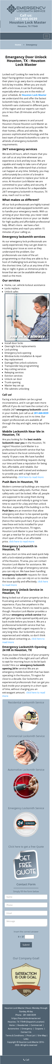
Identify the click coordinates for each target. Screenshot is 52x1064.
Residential (22, 1025)
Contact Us (26, 1032)
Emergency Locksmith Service (26, 808)
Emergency (27, 1029)
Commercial (36, 1025)
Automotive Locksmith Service (26, 769)
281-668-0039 (26, 18)
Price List (31, 1035)
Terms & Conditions (14, 1035)
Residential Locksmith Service (26, 702)
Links (26, 1039)
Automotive (13, 1029)
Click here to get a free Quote (26, 846)
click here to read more (31, 477)
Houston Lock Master (34, 95)
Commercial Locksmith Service (26, 736)
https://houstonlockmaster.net (26, 1018)
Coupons (39, 1029)
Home (18, 44)
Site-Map (42, 1035)
